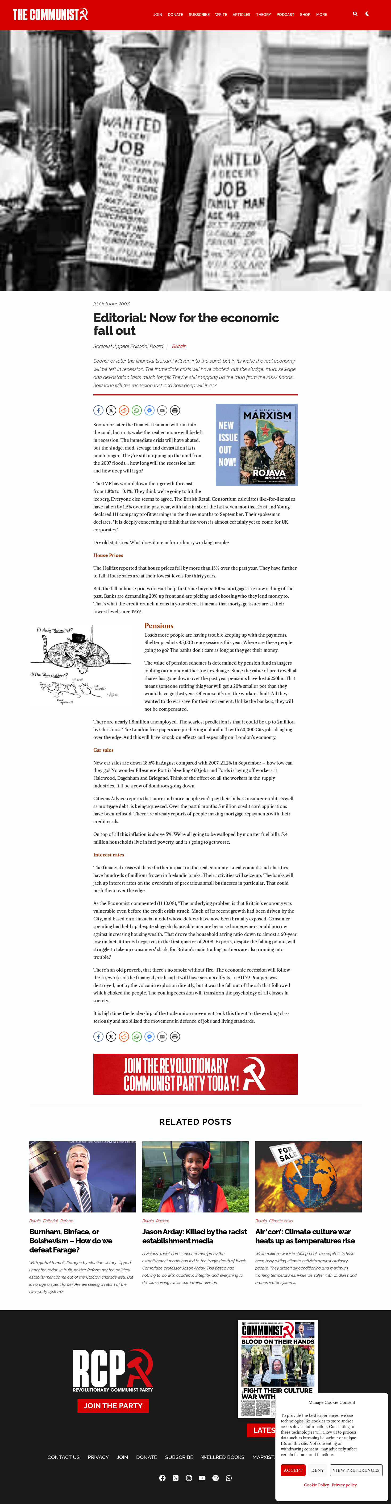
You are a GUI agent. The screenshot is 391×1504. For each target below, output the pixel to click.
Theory (263, 15)
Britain (179, 346)
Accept (293, 1470)
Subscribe (199, 15)
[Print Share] (175, 410)
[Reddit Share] (124, 410)
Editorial (50, 1221)
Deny (317, 1470)
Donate (175, 15)
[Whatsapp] (228, 1478)
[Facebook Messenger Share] (149, 410)
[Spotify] (215, 1478)
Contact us (64, 1457)
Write (221, 15)
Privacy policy (344, 1485)
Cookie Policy (316, 1485)
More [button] (321, 15)
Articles (241, 15)
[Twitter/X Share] (111, 410)
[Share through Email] (162, 410)
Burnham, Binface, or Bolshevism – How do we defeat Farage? (70, 1240)
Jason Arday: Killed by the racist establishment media (194, 1236)
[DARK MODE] (367, 14)
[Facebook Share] (98, 410)
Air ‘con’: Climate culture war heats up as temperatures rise (305, 1236)
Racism (162, 1221)
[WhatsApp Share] (137, 410)
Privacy (98, 1457)
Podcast (285, 15)
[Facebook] (162, 1478)
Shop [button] (305, 15)
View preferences (356, 1470)
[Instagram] (189, 1478)
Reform (66, 1221)
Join (157, 15)
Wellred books (222, 1457)
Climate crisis (281, 1221)
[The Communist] (50, 17)
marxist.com (269, 1457)
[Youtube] (202, 1478)
